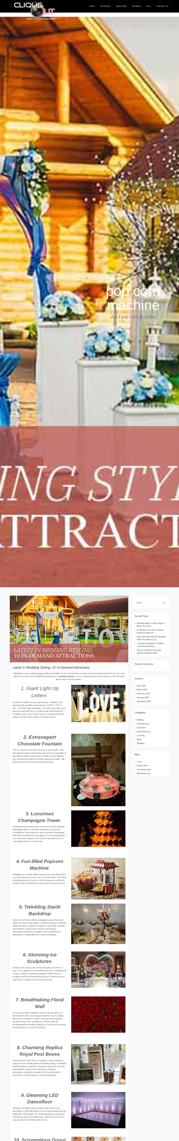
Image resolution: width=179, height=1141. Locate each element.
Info (148, 6)
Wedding (141, 743)
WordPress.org (143, 773)
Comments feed (144, 769)
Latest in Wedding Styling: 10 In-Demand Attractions (51, 667)
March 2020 (142, 689)
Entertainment (143, 724)
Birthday (140, 720)
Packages (105, 6)
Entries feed (142, 765)
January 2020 (143, 697)
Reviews (136, 6)
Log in (139, 761)
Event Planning (143, 731)
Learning (141, 735)
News (139, 739)
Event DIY (141, 728)
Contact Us (162, 6)
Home (92, 6)
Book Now (121, 6)
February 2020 (143, 693)
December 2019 (144, 701)
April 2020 (141, 686)
